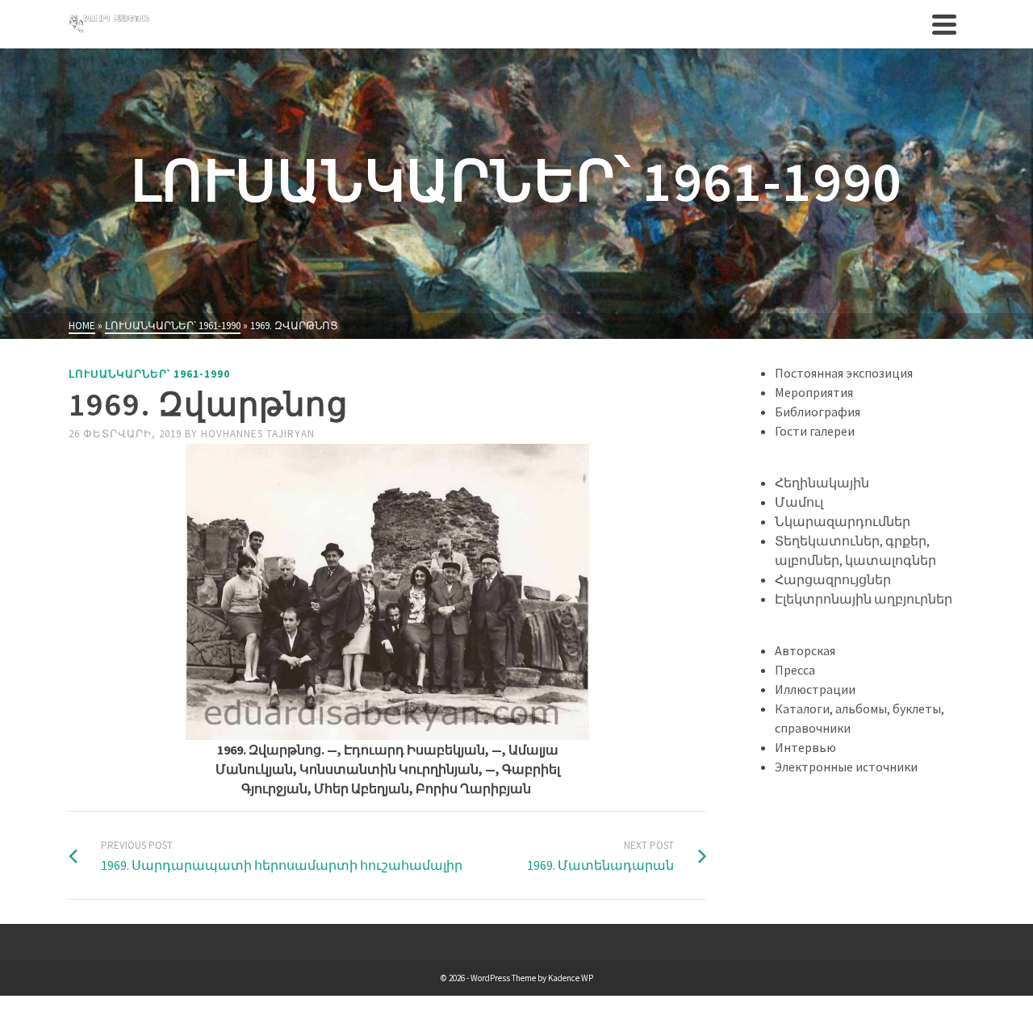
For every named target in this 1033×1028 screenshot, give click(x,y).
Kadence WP (570, 978)
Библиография (817, 411)
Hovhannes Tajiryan (258, 434)
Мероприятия (814, 392)
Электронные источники (846, 766)
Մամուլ (799, 502)
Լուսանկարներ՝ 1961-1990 (149, 374)
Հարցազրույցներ (833, 579)
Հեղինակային (822, 482)
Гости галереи (815, 431)
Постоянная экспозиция (844, 373)
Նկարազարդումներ (842, 521)
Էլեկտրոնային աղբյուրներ (863, 599)
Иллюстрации (815, 689)
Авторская (805, 650)
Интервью (805, 747)
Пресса (795, 670)
